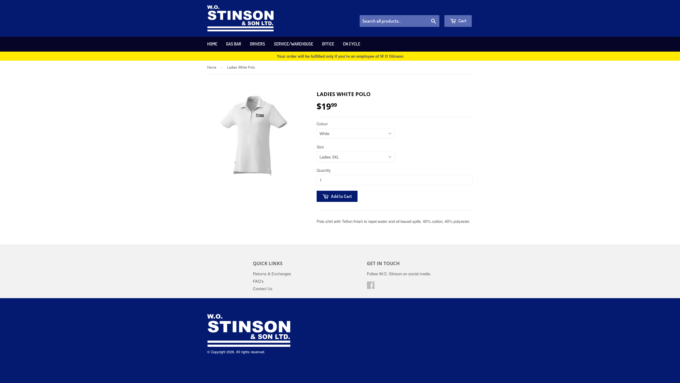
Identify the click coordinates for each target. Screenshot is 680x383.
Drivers (257, 44)
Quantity (324, 170)
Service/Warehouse (293, 44)
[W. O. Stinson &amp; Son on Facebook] (371, 286)
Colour (322, 123)
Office (328, 44)
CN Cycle (351, 44)
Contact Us (263, 288)
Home (212, 44)
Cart (462, 20)
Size (320, 146)
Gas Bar (233, 44)
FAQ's (258, 281)
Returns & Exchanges (272, 273)
